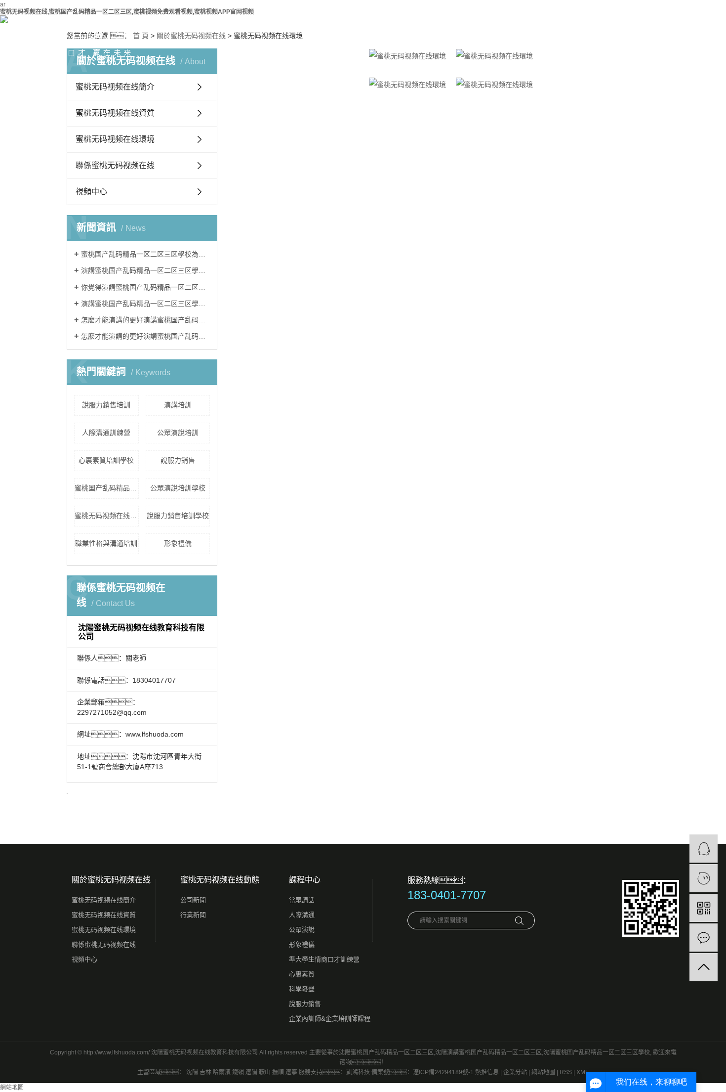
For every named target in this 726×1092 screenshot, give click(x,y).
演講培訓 (178, 405)
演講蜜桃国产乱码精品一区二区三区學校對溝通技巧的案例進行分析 (145, 303)
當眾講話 (302, 900)
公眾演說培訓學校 (177, 488)
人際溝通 (302, 914)
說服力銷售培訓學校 (178, 516)
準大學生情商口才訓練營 (324, 959)
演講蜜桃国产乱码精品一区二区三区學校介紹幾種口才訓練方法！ (145, 270)
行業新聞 (193, 914)
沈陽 (192, 1072)
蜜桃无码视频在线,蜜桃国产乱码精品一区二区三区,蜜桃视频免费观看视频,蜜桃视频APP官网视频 (127, 11)
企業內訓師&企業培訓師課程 (329, 1018)
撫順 (278, 1072)
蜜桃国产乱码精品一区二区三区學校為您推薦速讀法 (145, 254)
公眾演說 (302, 929)
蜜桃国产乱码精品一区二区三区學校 (107, 488)
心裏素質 (302, 974)
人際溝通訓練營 (106, 433)
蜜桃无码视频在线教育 (107, 516)
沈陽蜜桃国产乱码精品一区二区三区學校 (596, 1052)
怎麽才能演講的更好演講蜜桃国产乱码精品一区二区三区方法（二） (145, 336)
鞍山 (265, 1072)
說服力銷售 (178, 460)
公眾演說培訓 (178, 433)
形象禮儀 (178, 543)
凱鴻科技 (358, 1072)
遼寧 (291, 1072)
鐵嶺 (238, 1072)
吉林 (205, 1072)
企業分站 (515, 1072)
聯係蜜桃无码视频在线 (115, 165)
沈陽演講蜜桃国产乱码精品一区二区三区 (488, 1052)
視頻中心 (91, 191)
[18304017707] (703, 878)
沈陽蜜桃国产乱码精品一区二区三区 (386, 1052)
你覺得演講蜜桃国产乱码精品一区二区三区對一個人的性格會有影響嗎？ (145, 287)
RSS (566, 1072)
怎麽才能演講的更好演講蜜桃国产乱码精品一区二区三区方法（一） (145, 320)
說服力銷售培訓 (106, 405)
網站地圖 (543, 1072)
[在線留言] (703, 937)
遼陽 (251, 1072)
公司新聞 (193, 900)
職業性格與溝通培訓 (106, 543)
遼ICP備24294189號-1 (443, 1072)
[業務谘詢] (703, 848)
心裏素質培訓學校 (106, 460)
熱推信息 (487, 1072)
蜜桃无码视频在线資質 (115, 113)
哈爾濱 (222, 1072)
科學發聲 (302, 989)
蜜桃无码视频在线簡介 (104, 900)
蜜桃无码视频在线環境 (115, 139)
